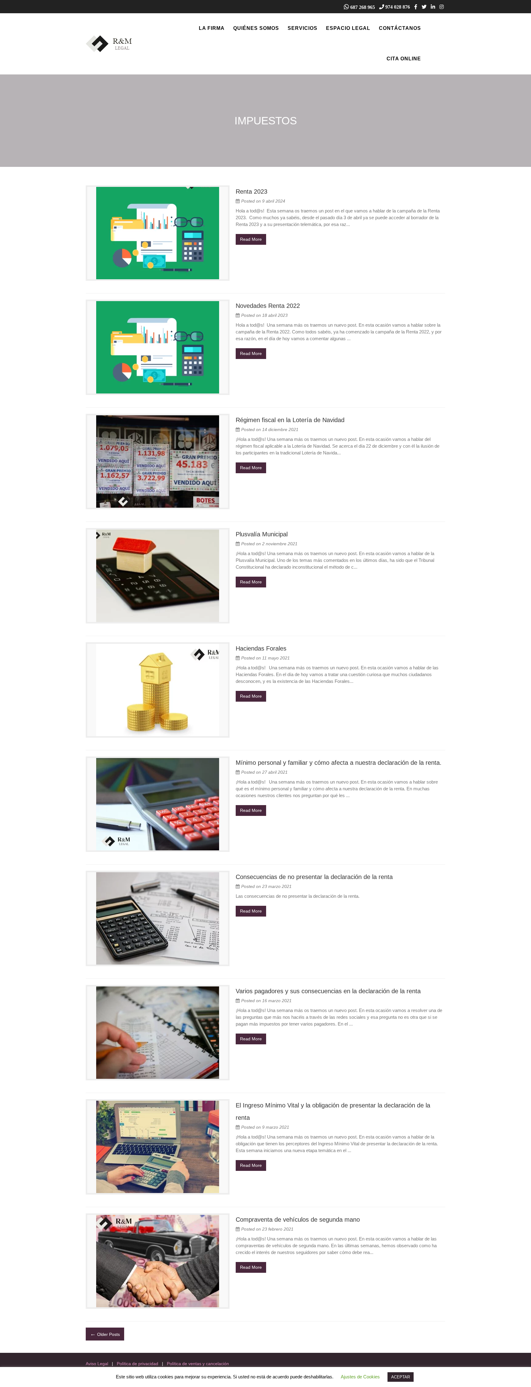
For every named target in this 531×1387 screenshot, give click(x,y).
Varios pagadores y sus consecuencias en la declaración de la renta (328, 991)
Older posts (105, 1334)
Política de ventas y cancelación (198, 1363)
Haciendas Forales (261, 648)
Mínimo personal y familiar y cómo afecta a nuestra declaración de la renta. (339, 762)
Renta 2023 (251, 191)
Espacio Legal (348, 28)
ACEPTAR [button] (400, 1377)
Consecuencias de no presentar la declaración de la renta (314, 876)
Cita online (404, 58)
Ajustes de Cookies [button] (360, 1376)
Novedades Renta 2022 (268, 305)
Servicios (302, 28)
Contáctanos (400, 28)
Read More (251, 239)
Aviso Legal (97, 1363)
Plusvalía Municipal (262, 534)
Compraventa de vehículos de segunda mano (298, 1219)
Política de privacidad (137, 1363)
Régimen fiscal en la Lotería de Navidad (290, 420)
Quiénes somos (256, 28)
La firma (212, 28)
